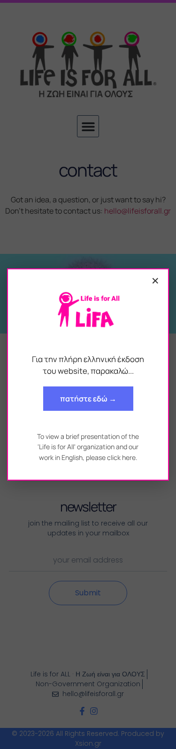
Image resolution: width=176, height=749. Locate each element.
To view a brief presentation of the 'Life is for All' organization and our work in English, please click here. (88, 447)
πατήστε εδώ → (88, 398)
